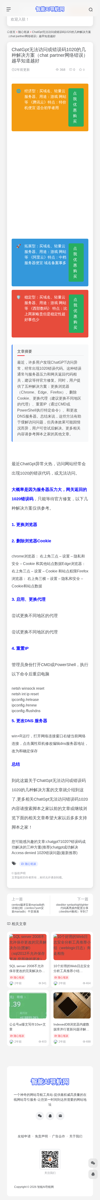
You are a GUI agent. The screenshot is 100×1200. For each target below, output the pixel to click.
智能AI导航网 (45, 1187)
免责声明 (41, 1136)
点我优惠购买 (75, 107)
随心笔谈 (23, 32)
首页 (12, 32)
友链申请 (24, 1136)
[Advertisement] (50, 185)
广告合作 (58, 1136)
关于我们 (75, 1136)
